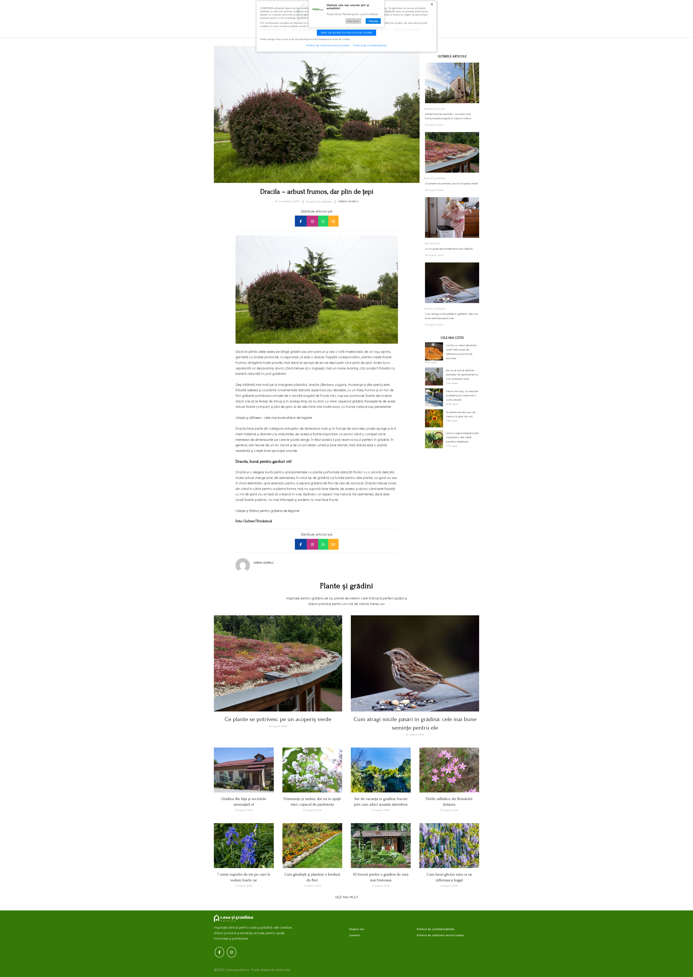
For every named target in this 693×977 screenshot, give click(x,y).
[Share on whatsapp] (323, 221)
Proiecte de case (434, 109)
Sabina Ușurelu (348, 201)
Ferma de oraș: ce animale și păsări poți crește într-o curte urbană (462, 396)
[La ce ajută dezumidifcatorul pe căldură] (452, 217)
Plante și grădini (319, 201)
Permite (373, 21)
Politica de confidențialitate (370, 45)
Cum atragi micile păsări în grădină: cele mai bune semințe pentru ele (451, 316)
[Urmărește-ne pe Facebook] (219, 952)
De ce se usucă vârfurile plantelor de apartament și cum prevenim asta (462, 375)
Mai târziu (353, 21)
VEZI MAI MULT (346, 897)
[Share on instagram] (312, 221)
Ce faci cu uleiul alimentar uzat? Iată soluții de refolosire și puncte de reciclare (461, 352)
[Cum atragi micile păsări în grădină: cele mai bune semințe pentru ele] (452, 282)
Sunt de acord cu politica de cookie (346, 32)
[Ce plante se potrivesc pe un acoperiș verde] (452, 152)
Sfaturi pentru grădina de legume (274, 511)
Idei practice (432, 243)
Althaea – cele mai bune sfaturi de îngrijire (280, 418)
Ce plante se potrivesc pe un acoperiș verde (451, 183)
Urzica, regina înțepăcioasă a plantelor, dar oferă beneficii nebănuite (462, 437)
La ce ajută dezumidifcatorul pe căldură (448, 248)
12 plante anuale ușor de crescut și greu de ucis (460, 414)
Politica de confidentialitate (436, 929)
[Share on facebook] (300, 221)
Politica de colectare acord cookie (440, 935)
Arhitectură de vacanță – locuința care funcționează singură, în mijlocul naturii (448, 116)
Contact (354, 935)
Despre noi (356, 929)
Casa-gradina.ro (234, 918)
